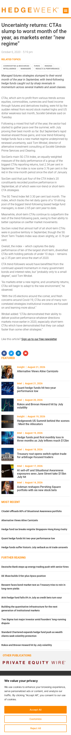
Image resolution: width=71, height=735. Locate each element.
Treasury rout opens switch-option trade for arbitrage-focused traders (42, 455)
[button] (66, 10)
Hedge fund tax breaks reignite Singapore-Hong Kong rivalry (34, 529)
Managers (26, 69)
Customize (35, 718)
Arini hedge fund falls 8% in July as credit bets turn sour (31, 597)
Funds (37, 66)
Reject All (35, 728)
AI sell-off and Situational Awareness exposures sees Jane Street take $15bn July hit (41, 474)
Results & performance (47, 69)
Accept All (35, 709)
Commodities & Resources (16, 66)
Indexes (48, 66)
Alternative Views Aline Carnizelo (37, 371)
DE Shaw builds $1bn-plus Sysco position (23, 576)
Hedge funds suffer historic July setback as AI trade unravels (34, 547)
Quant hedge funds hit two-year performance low (36, 389)
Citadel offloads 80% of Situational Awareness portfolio (31, 511)
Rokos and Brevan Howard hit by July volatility (26, 645)
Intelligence (9, 69)
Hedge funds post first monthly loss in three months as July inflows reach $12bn (43, 439)
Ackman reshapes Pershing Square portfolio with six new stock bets (39, 488)
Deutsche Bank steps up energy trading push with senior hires (35, 566)
